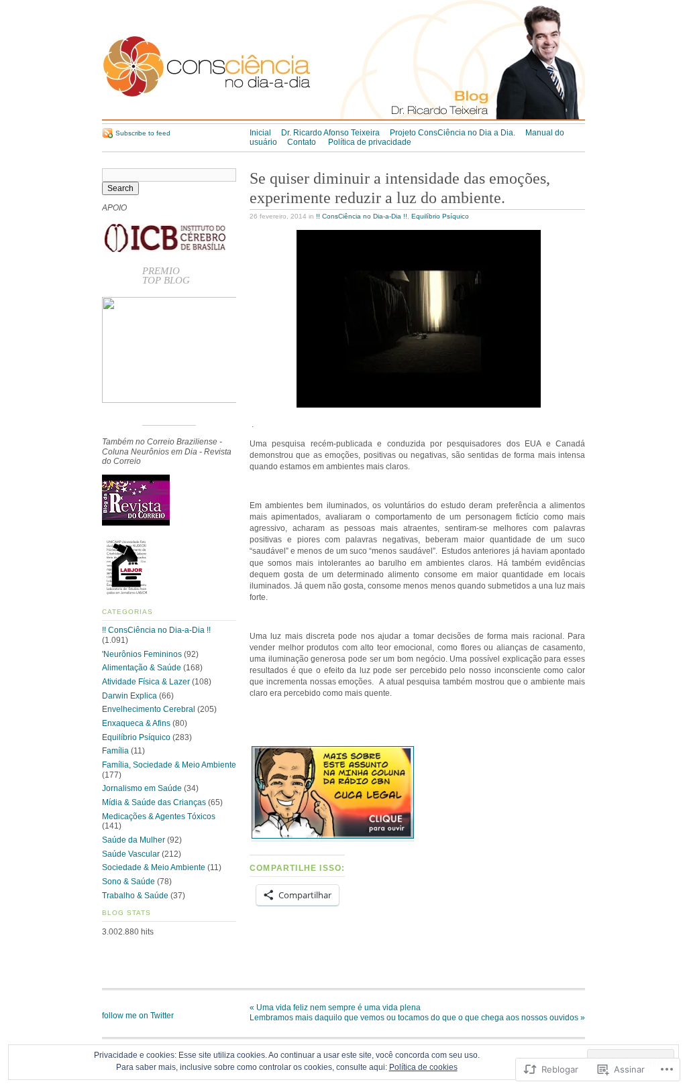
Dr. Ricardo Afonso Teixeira (330, 132)
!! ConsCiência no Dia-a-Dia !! (361, 216)
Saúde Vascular (131, 854)
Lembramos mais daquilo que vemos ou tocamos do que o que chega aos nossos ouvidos (417, 1017)
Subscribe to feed (142, 133)
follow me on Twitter (138, 1015)
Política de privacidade (369, 142)
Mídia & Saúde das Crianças (154, 802)
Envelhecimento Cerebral (148, 709)
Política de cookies (423, 1067)
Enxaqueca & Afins (136, 723)
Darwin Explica (129, 696)
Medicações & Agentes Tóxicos (158, 816)
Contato (302, 142)
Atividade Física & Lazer (146, 681)
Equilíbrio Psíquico (440, 216)
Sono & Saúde (128, 881)
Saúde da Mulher (133, 840)
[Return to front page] (343, 118)
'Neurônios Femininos (142, 654)
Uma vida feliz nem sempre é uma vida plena (335, 1007)
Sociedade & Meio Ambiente (153, 867)
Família (115, 750)
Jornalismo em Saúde (142, 788)
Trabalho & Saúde (135, 895)
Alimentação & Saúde (141, 667)
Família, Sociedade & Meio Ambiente (169, 765)
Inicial (260, 132)
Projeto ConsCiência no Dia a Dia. (452, 132)
